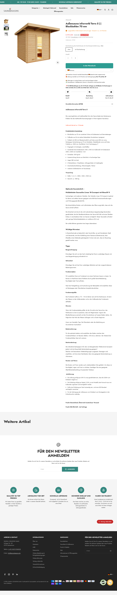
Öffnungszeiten (58, 11)
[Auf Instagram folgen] (9, 574)
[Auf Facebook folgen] (5, 574)
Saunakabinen (63, 8)
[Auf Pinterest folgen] (13, 574)
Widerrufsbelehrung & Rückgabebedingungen (39, 554)
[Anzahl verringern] (68, 58)
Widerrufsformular (37, 558)
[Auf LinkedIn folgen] (17, 574)
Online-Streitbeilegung (39, 567)
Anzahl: (68, 54)
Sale (72, 8)
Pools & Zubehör (64, 547)
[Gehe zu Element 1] (6, 21)
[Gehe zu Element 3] (6, 34)
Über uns (35, 541)
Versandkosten (74, 37)
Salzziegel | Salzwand (49, 8)
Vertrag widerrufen (106, 522)
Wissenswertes (80, 8)
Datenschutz (36, 550)
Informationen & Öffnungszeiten (68, 553)
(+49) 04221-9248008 (14, 549)
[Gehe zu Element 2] (6, 28)
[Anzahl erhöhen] (75, 58)
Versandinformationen (38, 564)
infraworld (68, 20)
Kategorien (35, 8)
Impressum (35, 544)
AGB (34, 547)
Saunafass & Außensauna (67, 544)
